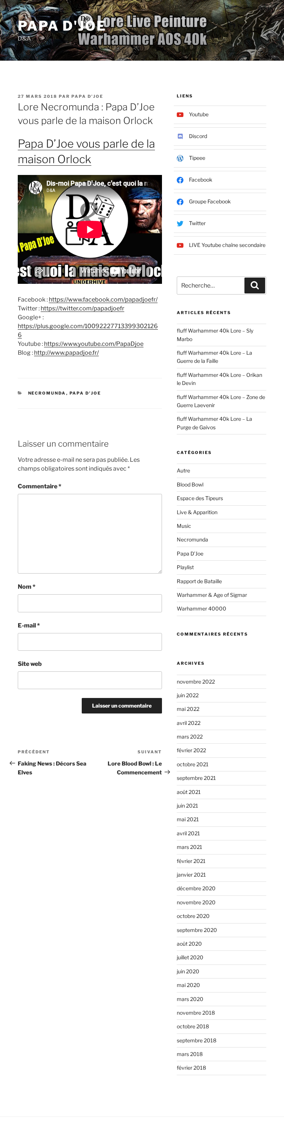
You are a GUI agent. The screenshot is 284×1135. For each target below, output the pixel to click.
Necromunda (47, 393)
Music (184, 526)
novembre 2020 (196, 902)
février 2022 (191, 750)
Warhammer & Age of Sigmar (212, 595)
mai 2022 (188, 709)
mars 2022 (190, 736)
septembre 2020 (197, 930)
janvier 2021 (191, 874)
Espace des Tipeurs (200, 498)
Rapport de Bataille (199, 581)
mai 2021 (188, 819)
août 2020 (189, 943)
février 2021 (191, 861)
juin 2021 (187, 805)
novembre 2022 (196, 681)
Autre (183, 470)
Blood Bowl (190, 484)
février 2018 (191, 1068)
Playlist (185, 567)
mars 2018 (190, 1054)
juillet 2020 (190, 957)
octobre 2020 (193, 916)
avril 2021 (188, 833)
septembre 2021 (196, 778)
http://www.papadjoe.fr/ (66, 352)
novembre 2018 (196, 1013)
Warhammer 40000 (201, 608)
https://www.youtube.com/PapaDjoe (93, 343)
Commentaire (39, 486)
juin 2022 (188, 695)
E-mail (29, 625)
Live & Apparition (197, 512)
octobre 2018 (193, 1026)
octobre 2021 (193, 764)
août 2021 (189, 792)
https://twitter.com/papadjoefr (82, 308)
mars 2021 (189, 847)
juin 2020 (188, 971)
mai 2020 (188, 985)
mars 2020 (190, 999)
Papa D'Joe (62, 26)
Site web (30, 663)
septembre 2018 (196, 1040)
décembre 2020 (196, 888)
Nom (27, 586)
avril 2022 (188, 723)
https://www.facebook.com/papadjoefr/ (103, 299)
